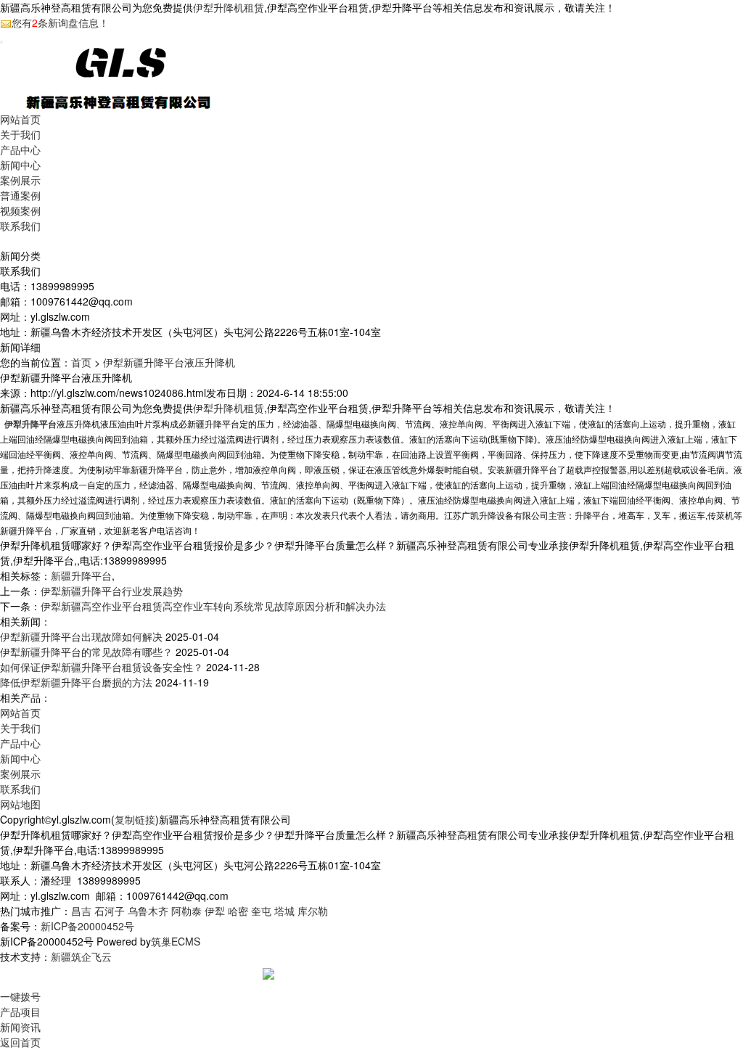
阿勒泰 (186, 910)
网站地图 (20, 804)
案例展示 (20, 180)
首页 (81, 362)
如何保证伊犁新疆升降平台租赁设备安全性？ (101, 667)
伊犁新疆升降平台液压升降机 (169, 362)
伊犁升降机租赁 (228, 7)
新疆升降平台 (81, 575)
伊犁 (215, 910)
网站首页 (20, 119)
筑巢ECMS (175, 941)
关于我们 (20, 134)
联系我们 (20, 225)
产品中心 (20, 149)
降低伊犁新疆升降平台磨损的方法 (76, 682)
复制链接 (135, 819)
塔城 (284, 910)
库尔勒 (312, 910)
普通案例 (20, 195)
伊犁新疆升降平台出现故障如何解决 (81, 636)
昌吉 (81, 910)
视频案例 (20, 210)
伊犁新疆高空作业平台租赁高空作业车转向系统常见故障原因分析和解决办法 (213, 606)
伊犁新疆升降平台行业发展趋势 (112, 590)
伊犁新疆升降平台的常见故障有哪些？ (86, 651)
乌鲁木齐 (148, 910)
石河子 (109, 910)
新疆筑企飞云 (81, 956)
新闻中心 (20, 164)
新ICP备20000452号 (87, 926)
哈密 (238, 910)
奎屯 (261, 910)
